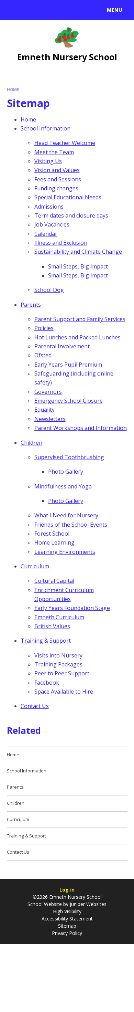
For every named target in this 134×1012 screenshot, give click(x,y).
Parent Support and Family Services (79, 319)
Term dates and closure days (71, 215)
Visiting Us (48, 161)
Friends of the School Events (70, 524)
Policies (44, 328)
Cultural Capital (54, 580)
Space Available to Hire (63, 691)
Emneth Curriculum (59, 617)
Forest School (51, 533)
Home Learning (54, 542)
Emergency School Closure (68, 400)
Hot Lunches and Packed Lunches (77, 337)
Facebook (46, 682)
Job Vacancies (51, 224)
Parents (31, 304)
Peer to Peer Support (61, 673)
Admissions (49, 206)
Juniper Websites (87, 904)
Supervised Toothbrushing (69, 457)
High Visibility (67, 911)
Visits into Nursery (58, 655)
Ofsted (43, 355)
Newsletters (50, 419)
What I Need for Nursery (66, 515)
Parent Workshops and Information (80, 428)
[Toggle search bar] (13, 10)
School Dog (49, 290)
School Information (45, 128)
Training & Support (46, 640)
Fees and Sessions (57, 179)
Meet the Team (54, 152)
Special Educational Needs (67, 197)
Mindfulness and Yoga (63, 486)
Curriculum (35, 566)
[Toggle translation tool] (30, 10)
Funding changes (56, 188)
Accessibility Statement (67, 918)
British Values (52, 626)
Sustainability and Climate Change (78, 251)
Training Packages (58, 664)
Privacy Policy (67, 933)
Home (13, 89)
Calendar (45, 234)
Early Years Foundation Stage (72, 608)
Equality (44, 409)
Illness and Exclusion (60, 242)
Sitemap (67, 926)
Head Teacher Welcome (64, 143)
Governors (48, 392)
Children (31, 442)
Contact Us (35, 706)
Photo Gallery (65, 471)
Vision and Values (57, 170)
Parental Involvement (62, 346)
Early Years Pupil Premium (68, 364)
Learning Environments (64, 552)
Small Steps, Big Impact (78, 266)
